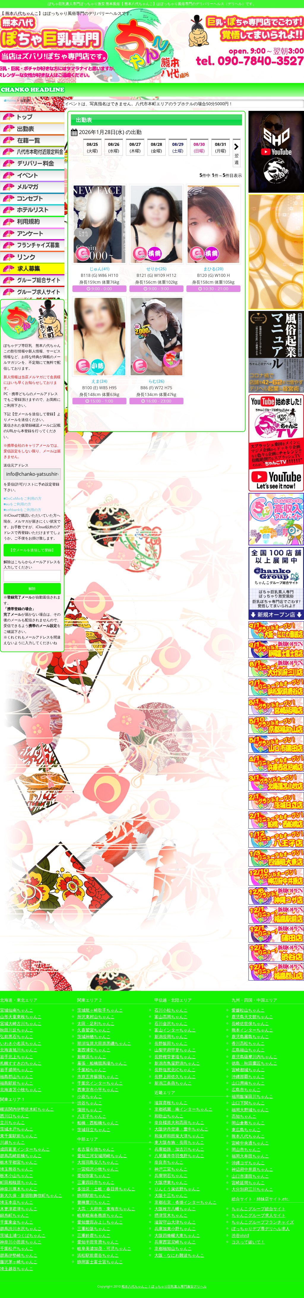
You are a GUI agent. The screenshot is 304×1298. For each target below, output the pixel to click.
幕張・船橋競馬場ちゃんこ (102, 1063)
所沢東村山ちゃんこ (96, 1016)
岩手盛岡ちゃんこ (16, 1069)
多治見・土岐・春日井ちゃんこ (106, 1189)
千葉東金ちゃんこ (16, 1222)
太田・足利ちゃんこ (96, 1023)
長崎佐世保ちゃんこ (250, 1023)
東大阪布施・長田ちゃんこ (179, 1142)
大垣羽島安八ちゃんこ (98, 1162)
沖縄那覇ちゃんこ (248, 1076)
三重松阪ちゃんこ (93, 1228)
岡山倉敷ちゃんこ (248, 1122)
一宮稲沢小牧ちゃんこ (98, 1169)
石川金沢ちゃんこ (171, 1023)
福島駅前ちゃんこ (16, 1083)
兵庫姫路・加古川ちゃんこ (179, 1149)
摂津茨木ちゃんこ (171, 1215)
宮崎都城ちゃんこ (248, 1069)
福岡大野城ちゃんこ (250, 1109)
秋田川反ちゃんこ (16, 1030)
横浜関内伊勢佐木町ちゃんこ (27, 1109)
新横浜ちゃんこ (91, 1056)
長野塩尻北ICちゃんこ (175, 1069)
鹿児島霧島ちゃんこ (250, 1036)
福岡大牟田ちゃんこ (250, 1156)
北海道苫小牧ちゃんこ (21, 1089)
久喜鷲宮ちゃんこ (93, 1030)
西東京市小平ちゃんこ (98, 1089)
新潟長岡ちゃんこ (171, 1036)
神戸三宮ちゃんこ (171, 1169)
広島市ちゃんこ (246, 1089)
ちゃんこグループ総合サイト (259, 1208)
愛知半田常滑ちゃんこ (98, 1242)
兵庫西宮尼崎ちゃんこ (175, 1242)
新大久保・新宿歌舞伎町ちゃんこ (31, 1195)
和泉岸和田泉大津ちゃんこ (179, 1136)
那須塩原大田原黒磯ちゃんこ (104, 1043)
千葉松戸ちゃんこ (16, 1248)
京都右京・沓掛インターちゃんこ (185, 1202)
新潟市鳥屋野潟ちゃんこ (177, 1063)
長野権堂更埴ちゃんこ (175, 1056)
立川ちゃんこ (12, 1122)
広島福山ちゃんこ (248, 1050)
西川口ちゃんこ (14, 1116)
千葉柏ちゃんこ (91, 1069)
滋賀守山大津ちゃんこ (175, 1222)
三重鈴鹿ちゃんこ (93, 1235)
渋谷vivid (240, 1235)
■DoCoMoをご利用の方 (23, 498)
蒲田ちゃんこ (89, 1109)
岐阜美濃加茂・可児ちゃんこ (104, 1248)
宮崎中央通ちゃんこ (250, 1143)
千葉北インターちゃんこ (100, 1083)
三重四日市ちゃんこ (96, 1182)
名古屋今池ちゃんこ (96, 1149)
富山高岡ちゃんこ (171, 1016)
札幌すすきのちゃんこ (21, 1063)
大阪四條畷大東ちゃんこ (177, 1235)
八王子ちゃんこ (91, 1116)
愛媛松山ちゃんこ (248, 1010)
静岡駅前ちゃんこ (93, 1195)
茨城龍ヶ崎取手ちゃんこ (100, 1010)
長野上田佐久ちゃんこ (175, 1076)
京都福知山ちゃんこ (173, 1248)
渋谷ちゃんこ (89, 1103)
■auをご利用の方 (17, 504)
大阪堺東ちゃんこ (171, 1182)
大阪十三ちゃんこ (171, 1195)
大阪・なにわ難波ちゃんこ (179, 1255)
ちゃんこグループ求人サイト (259, 1215)
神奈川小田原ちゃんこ (21, 1242)
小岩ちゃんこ (89, 1096)
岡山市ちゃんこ (246, 1149)
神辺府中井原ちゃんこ (252, 1169)
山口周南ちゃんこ (248, 1083)
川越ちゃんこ (12, 1142)
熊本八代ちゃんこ (248, 1136)
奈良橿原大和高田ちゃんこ (179, 1122)
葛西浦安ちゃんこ (93, 1050)
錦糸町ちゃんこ (14, 1215)
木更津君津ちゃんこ (18, 1208)
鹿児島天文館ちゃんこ (252, 1016)
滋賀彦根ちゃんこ (171, 1102)
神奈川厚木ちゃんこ (18, 1189)
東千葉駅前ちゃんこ (18, 1136)
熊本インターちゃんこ (252, 1030)
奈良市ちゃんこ (168, 1162)
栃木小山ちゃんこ (16, 1175)
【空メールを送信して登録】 (32, 550)
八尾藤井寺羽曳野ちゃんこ (179, 1155)
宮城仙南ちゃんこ (16, 1010)
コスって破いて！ (248, 1242)
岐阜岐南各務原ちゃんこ (100, 1215)
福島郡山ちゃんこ (16, 1076)
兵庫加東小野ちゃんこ (175, 1228)
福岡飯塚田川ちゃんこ (252, 1096)
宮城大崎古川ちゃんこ (21, 1023)
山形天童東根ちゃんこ (21, 1016)
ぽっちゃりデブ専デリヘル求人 (261, 1228)
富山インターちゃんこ (175, 1030)
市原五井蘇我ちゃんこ (98, 1076)
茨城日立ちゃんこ (93, 1129)
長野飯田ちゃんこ (171, 1043)
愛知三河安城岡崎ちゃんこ (102, 1155)
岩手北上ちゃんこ (16, 1056)
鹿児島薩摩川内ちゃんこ (254, 1056)
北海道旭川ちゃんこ (18, 1050)
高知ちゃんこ (244, 1116)
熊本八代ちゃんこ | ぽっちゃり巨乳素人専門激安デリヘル (164, 1286)
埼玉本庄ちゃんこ (16, 1202)
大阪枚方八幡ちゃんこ (175, 1208)
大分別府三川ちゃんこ (252, 1189)
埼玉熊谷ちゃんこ (16, 1169)
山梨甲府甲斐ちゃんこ (175, 1050)
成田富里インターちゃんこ (25, 1149)
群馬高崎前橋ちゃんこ (21, 1155)
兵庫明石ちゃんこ (171, 1175)
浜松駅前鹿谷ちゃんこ (98, 1255)
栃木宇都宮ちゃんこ (18, 1162)
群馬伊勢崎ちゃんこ (18, 1255)
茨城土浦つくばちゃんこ (23, 1235)
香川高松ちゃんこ (248, 1043)
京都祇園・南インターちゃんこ (183, 1109)
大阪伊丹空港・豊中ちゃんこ (181, 1129)
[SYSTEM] (32, 151)
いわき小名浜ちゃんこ (21, 1043)
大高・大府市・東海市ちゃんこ (106, 1208)
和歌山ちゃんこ (168, 1116)
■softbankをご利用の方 (22, 509)
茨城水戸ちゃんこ (16, 1129)
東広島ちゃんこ (246, 1129)
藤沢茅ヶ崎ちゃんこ (18, 1262)
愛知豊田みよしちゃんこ (100, 1222)
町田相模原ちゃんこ (18, 1182)
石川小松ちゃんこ (171, 1010)
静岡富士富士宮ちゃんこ (100, 1262)
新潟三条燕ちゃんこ (173, 1083)
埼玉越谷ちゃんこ (16, 1268)
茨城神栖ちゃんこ (93, 1036)
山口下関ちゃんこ (248, 1103)
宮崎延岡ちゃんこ (248, 1182)
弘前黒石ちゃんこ (16, 1036)
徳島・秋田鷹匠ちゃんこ (254, 1063)
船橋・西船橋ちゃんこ (98, 1122)
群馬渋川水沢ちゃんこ (21, 1228)
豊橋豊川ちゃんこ (93, 1202)
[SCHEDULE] (32, 128)
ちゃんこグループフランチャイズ (263, 1222)
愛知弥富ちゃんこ (93, 1175)
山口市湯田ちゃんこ (250, 1176)
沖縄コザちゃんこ (248, 1163)
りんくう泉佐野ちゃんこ (177, 1189)
